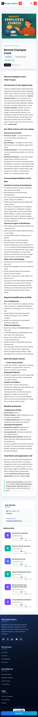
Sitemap (3, 703)
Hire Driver (4, 662)
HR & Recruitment (21, 57)
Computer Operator (7, 677)
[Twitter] (8, 639)
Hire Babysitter (5, 659)
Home (5, 46)
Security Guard (5, 681)
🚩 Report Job (15, 65)
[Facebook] (3, 639)
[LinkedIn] (12, 639)
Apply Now (19, 713)
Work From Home (6, 674)
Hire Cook (4, 655)
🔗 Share (7, 65)
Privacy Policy (5, 684)
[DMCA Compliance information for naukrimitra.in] (19, 710)
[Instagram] (21, 639)
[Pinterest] (16, 639)
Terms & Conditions (7, 696)
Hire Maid (4, 652)
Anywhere (9, 57)
